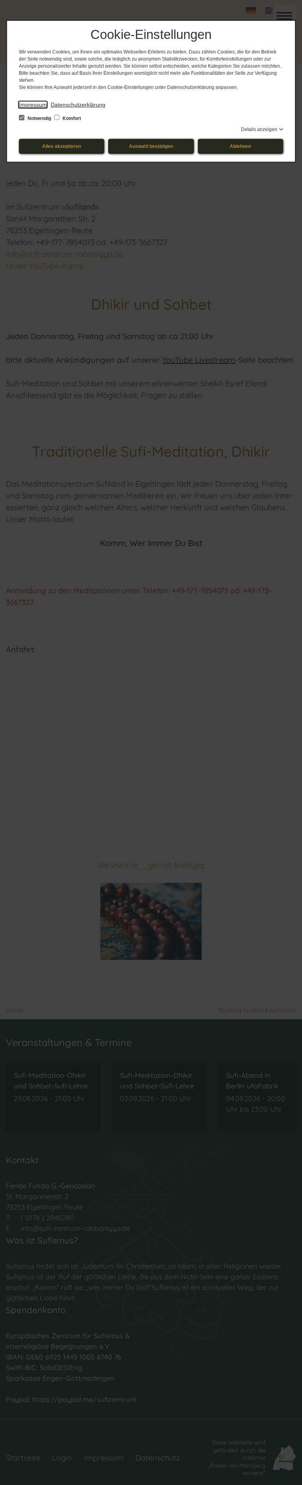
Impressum (33, 104)
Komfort (71, 118)
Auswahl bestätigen (151, 146)
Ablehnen (240, 146)
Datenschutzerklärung (78, 104)
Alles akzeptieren (61, 146)
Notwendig (39, 118)
